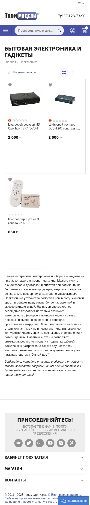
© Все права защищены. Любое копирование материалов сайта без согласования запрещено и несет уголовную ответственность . (44, 498)
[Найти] (59, 30)
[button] (73, 500)
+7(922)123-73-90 (70, 16)
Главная (10, 62)
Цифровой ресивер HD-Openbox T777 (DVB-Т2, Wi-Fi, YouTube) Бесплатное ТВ (24, 126)
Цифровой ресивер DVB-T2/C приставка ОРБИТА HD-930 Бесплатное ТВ (63, 126)
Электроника (28, 62)
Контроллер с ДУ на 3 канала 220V (23, 221)
